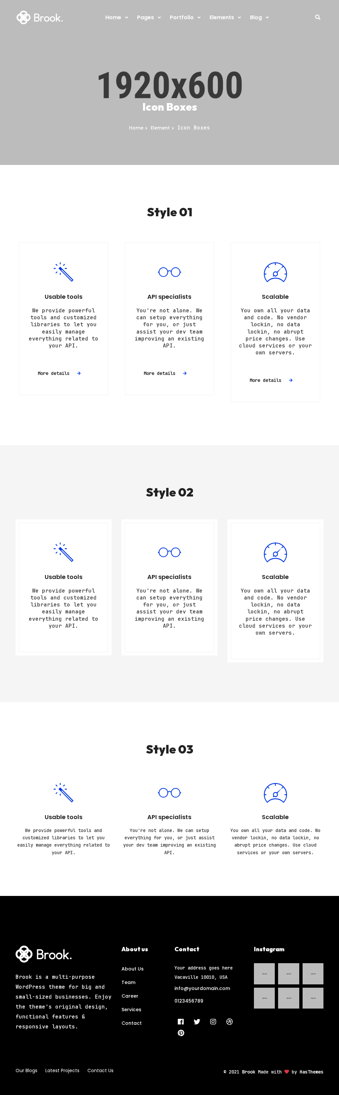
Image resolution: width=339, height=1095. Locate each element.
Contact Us (100, 1070)
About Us (132, 968)
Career (129, 996)
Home (136, 128)
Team (128, 982)
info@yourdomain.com (202, 988)
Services (131, 1009)
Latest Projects (62, 1070)
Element (160, 128)
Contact (131, 1023)
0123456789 (188, 1001)
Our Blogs (26, 1070)
